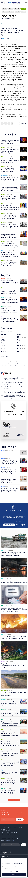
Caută (23, 844)
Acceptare (14, 874)
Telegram (12, 123)
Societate (9, 16)
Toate (4, 9)
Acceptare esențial (14, 871)
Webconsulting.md (10, 840)
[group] (14, 281)
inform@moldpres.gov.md (9, 834)
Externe (23, 11)
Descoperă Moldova (8, 11)
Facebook (2, 123)
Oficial (10, 9)
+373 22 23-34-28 (6, 829)
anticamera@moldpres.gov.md (10, 832)
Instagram (5, 123)
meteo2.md (12, 359)
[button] (24, 285)
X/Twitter (8, 123)
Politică (17, 9)
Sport (17, 11)
